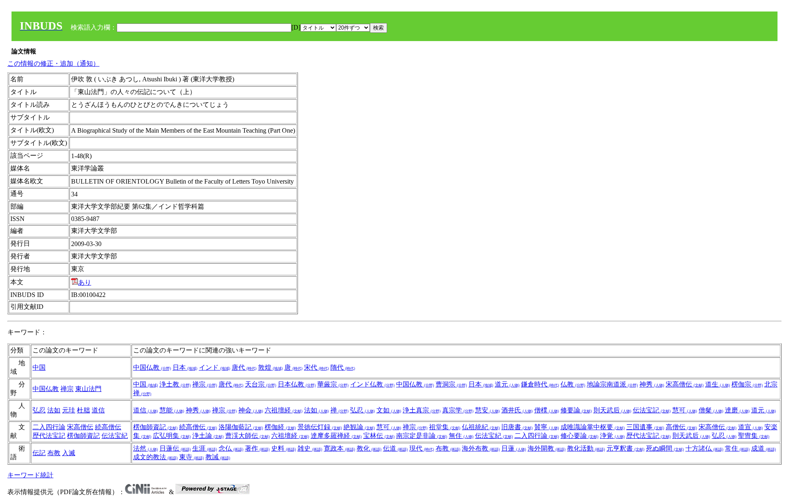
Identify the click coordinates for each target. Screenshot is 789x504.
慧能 (171, 410)
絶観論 (359, 426)
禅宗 (67, 388)
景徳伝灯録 (320, 426)
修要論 (576, 410)
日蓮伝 (175, 448)
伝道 (395, 448)
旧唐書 (517, 426)
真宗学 (457, 410)
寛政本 (339, 448)
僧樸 (546, 410)
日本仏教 (297, 384)
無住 (461, 435)
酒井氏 (517, 410)
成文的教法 (155, 456)
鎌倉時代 (540, 384)
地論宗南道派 (612, 384)
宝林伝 (378, 435)
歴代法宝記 (48, 435)
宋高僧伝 (685, 384)
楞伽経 (280, 426)
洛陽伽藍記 (241, 426)
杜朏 (83, 410)
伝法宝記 (652, 410)
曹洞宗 (451, 384)
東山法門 (88, 388)
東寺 (191, 456)
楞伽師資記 (83, 435)
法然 (145, 448)
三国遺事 (645, 426)
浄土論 (208, 435)
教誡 (217, 456)
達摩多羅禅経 (336, 435)
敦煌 (270, 367)
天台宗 (260, 384)
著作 (257, 448)
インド (214, 367)
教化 (369, 448)
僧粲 (711, 410)
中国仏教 (152, 367)
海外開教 (546, 448)
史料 (283, 448)
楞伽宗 (747, 384)
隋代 (342, 367)
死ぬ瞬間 (665, 448)
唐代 (244, 367)
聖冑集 (753, 435)
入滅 (68, 452)
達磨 (737, 410)
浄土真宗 (422, 410)
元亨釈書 (625, 448)
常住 (737, 448)
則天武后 (612, 410)
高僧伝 (681, 426)
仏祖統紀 (481, 426)
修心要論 (579, 435)
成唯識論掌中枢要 (593, 426)
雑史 (310, 448)
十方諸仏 (704, 448)
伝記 (39, 452)
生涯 (204, 448)
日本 (185, 367)
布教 (53, 452)
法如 (53, 410)
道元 (507, 384)
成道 (763, 448)
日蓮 (513, 448)
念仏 (231, 448)
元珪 (68, 410)
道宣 (750, 426)
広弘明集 (172, 435)
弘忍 (39, 410)
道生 (717, 384)
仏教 (573, 384)
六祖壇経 (283, 410)
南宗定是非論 (421, 435)
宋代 (316, 367)
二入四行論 (48, 426)
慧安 (487, 410)
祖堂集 (444, 426)
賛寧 (546, 426)
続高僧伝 (108, 426)
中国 (39, 367)
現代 (421, 448)
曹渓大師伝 (247, 435)
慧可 (684, 410)
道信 (98, 410)
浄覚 (612, 435)
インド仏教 (372, 384)
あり (84, 282)
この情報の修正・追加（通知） (53, 63)
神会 (250, 410)
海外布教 (481, 448)
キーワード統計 (30, 475)
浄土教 (175, 384)
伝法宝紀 (115, 435)
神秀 (651, 384)
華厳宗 (332, 384)
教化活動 (586, 448)
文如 (388, 410)
